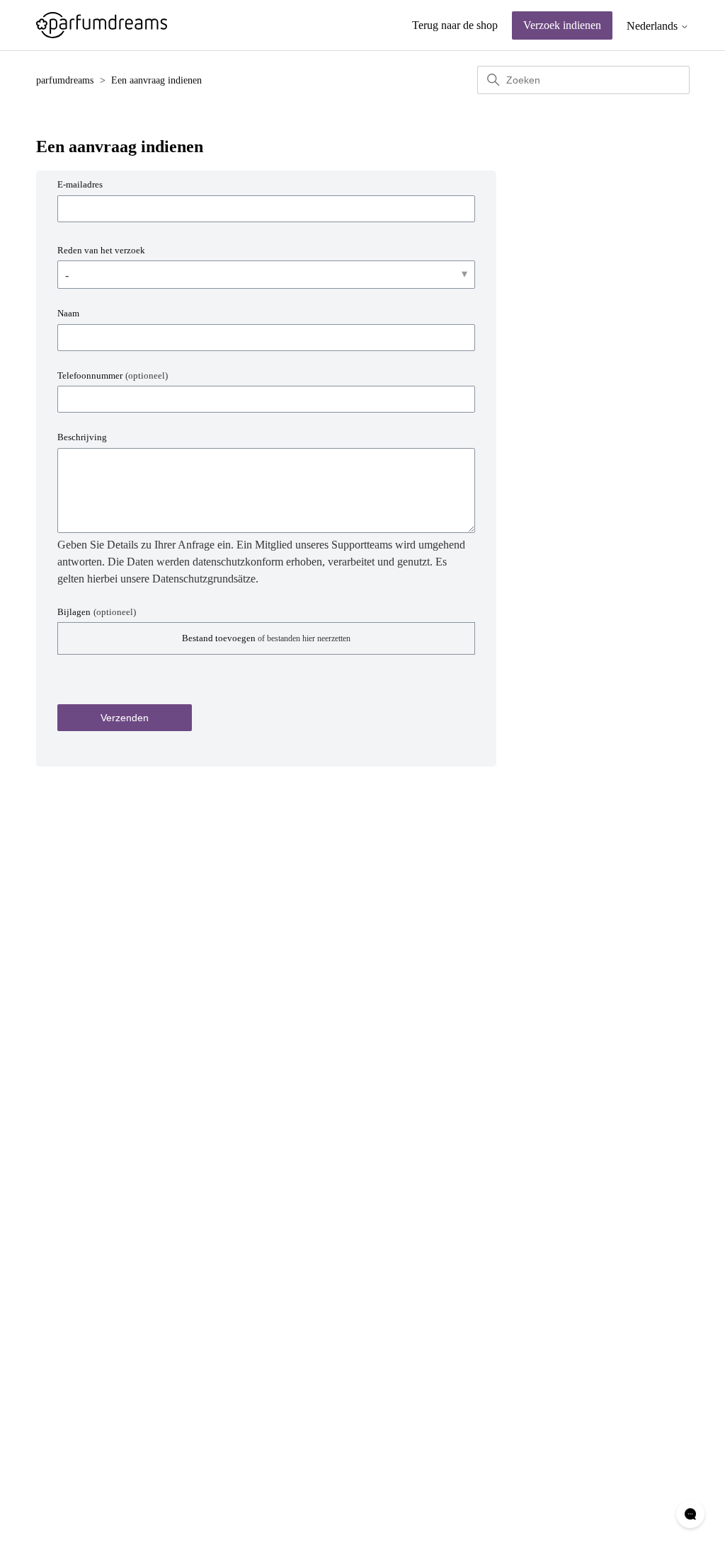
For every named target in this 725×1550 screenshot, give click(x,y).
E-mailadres (80, 184)
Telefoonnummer (112, 375)
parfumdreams (64, 80)
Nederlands (653, 26)
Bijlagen (96, 612)
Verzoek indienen (562, 25)
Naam (68, 313)
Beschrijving (82, 437)
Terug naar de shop (455, 25)
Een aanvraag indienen (156, 80)
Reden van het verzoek (101, 250)
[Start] (101, 25)
